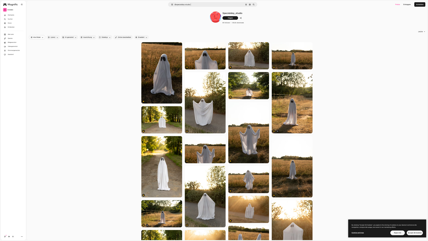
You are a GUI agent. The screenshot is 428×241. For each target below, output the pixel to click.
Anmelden (420, 4)
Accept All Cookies (415, 233)
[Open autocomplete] (171, 4)
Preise (397, 4)
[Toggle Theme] (13, 236)
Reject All (397, 233)
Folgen (230, 18)
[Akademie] (9, 236)
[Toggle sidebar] (22, 4)
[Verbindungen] (5, 236)
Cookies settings (358, 233)
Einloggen (407, 4)
